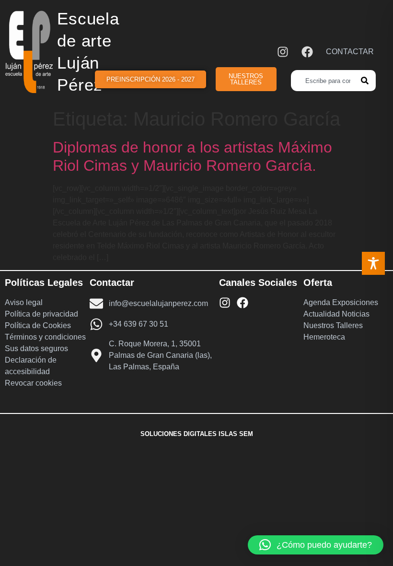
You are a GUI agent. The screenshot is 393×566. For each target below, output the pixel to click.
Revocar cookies (33, 383)
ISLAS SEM (236, 433)
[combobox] (326, 80)
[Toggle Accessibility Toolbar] (373, 263)
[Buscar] (368, 80)
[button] (315, 544)
